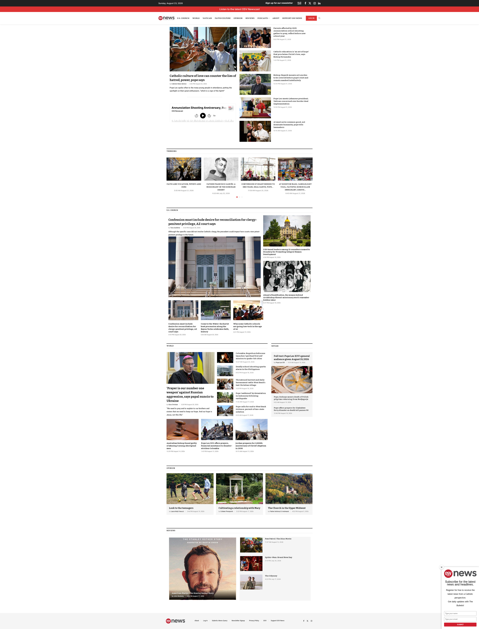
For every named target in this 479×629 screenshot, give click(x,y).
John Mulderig (179, 596)
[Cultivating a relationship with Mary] (239, 494)
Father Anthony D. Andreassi (279, 511)
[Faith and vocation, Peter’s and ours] (184, 169)
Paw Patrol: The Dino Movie (278, 539)
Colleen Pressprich (227, 511)
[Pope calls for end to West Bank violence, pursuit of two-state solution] (225, 410)
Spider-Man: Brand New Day (278, 557)
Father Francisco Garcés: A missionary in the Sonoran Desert (221, 187)
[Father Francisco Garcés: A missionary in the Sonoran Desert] (221, 169)
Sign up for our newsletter (279, 3)
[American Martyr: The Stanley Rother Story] (202, 569)
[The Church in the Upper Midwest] (288, 494)
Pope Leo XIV (280, 362)
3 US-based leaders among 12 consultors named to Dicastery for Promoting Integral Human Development (286, 251)
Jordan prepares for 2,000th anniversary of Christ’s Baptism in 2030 (251, 446)
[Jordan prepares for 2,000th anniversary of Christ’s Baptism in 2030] (252, 435)
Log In (311, 18)
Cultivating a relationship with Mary (239, 508)
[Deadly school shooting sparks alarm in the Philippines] (225, 370)
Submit (460, 624)
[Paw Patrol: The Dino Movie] (251, 545)
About (275, 18)
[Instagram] (314, 3)
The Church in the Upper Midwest (287, 508)
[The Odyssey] (251, 582)
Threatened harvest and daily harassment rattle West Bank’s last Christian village (250, 382)
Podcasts (262, 18)
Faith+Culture (223, 18)
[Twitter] (309, 3)
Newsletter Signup (238, 621)
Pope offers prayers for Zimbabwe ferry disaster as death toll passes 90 (291, 409)
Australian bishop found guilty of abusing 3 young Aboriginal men (182, 446)
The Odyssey (271, 576)
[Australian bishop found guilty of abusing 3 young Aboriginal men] (183, 435)
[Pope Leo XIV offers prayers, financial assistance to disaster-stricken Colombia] (217, 435)
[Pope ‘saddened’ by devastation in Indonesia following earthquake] (225, 397)
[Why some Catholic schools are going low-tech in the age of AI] (248, 316)
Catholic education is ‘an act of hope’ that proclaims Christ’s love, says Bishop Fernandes (291, 54)
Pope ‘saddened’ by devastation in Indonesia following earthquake (251, 396)
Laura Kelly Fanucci (177, 511)
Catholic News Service (179, 84)
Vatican (207, 18)
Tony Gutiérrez (175, 228)
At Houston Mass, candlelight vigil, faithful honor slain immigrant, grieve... (295, 187)
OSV (264, 621)
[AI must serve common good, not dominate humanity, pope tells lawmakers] (255, 131)
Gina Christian (173, 404)
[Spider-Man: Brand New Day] (251, 563)
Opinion (238, 18)
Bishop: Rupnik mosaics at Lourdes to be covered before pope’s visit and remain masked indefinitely (290, 77)
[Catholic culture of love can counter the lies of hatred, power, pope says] (203, 60)
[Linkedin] (319, 3)
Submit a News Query (219, 621)
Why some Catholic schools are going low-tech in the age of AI (247, 326)
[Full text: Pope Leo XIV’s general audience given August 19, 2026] (291, 372)
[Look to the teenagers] (190, 494)
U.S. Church (183, 18)
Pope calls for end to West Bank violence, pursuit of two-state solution (251, 409)
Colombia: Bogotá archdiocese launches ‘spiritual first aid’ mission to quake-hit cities (250, 356)
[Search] (319, 18)
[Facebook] (305, 3)
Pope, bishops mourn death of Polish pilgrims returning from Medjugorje (291, 398)
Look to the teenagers (181, 508)
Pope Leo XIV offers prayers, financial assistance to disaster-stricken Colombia (216, 446)
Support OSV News (292, 18)
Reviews (249, 18)
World (196, 18)
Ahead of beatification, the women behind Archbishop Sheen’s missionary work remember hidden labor (286, 297)
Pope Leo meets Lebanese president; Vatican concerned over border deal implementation (290, 101)
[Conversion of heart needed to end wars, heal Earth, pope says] (258, 169)
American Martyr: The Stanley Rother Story (193, 593)
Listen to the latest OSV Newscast (239, 9)
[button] (170, 177)
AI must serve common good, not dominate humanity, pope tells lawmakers (289, 124)
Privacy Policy (254, 621)
